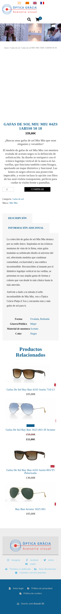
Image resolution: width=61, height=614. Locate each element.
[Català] (27, 3)
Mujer (33, 323)
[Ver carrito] (37, 20)
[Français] (42, 3)
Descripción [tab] (17, 218)
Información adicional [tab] (26, 227)
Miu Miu (13, 203)
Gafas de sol (15, 48)
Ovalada (34, 319)
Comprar (37, 189)
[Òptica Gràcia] (21, 9)
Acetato (34, 328)
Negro (33, 333)
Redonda (44, 319)
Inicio (6, 48)
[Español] (19, 3)
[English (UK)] (35, 3)
